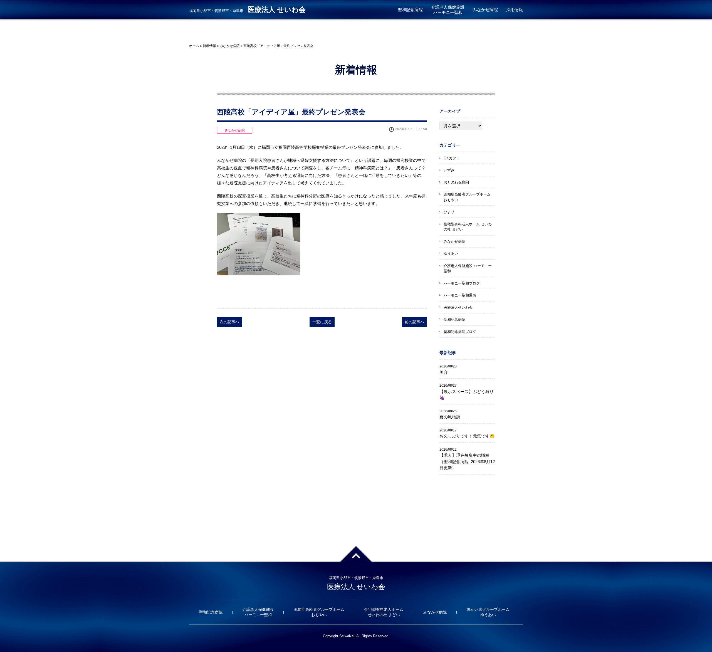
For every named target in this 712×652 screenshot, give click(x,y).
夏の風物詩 (449, 416)
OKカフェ (452, 158)
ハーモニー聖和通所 (460, 295)
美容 (443, 372)
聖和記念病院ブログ (460, 332)
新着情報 (209, 46)
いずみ (449, 170)
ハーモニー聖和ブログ (462, 283)
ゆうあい (451, 253)
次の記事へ (229, 322)
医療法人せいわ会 (458, 307)
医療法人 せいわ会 (277, 9)
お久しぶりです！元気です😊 (467, 436)
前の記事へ (414, 322)
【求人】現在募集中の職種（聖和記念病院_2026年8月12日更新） (467, 461)
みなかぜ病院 (485, 9)
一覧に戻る (322, 322)
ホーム (194, 46)
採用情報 (514, 9)
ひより (449, 212)
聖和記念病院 (410, 9)
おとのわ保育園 (456, 182)
